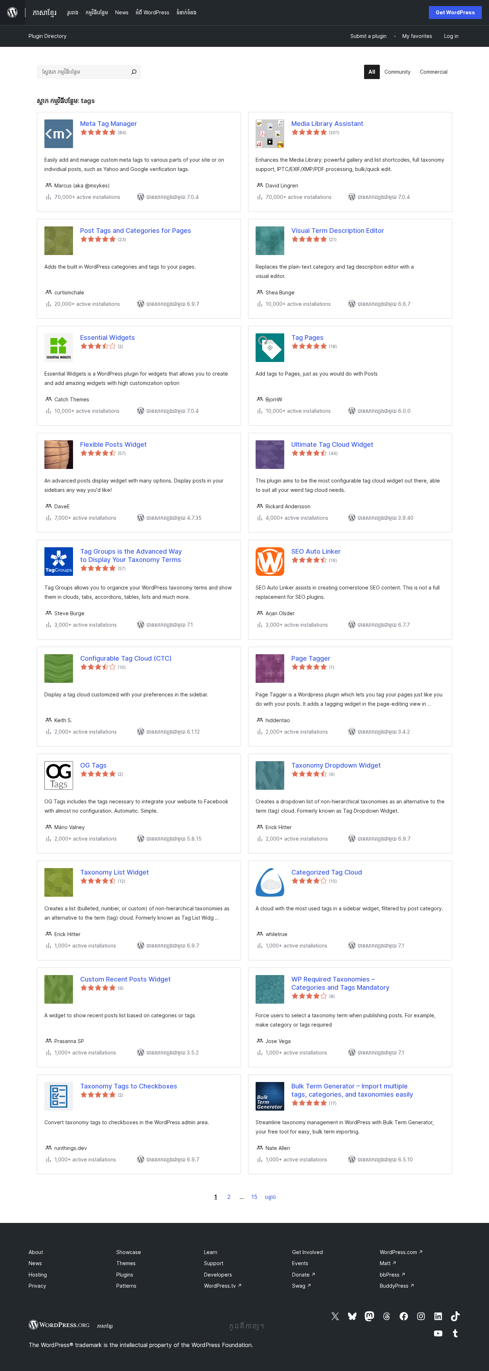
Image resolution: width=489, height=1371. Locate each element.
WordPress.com (401, 1252)
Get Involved (307, 1252)
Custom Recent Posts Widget (125, 979)
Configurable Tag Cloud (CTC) (126, 658)
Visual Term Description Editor (337, 230)
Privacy (37, 1286)
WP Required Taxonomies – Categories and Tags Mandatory (340, 983)
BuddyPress (397, 1286)
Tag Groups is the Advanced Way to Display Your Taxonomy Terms (131, 555)
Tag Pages (307, 337)
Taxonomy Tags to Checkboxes (128, 1086)
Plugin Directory (48, 36)
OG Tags (93, 765)
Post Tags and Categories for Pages (135, 230)
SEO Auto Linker (316, 551)
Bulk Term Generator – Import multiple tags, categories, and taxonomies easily (352, 1090)
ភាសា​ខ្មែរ (105, 1326)
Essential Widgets (107, 337)
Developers (218, 1275)
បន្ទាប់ (270, 1197)
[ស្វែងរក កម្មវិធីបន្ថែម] (134, 72)
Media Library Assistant (327, 123)
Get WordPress (455, 12)
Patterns (126, 1286)
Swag (301, 1286)
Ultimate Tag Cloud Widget (332, 444)
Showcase (128, 1252)
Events (300, 1263)
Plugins (124, 1275)
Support (213, 1263)
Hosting (38, 1275)
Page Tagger (310, 658)
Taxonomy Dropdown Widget (336, 765)
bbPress (393, 1275)
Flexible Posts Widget (113, 444)
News (35, 1263)
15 (254, 1196)
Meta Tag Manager (108, 123)
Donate (304, 1275)
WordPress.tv (223, 1286)
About (36, 1252)
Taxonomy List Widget (114, 872)
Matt (388, 1263)
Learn (210, 1252)
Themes (126, 1263)
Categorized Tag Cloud (326, 872)
